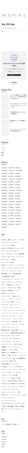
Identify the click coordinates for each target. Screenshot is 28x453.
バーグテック (10, 299)
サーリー (22, 279)
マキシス (15, 318)
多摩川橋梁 (4, 273)
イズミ (12, 335)
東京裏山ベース (5, 347)
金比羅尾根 (10, 290)
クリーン (15, 369)
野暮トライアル (16, 296)
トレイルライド (19, 265)
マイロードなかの (6, 341)
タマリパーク (12, 271)
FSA (9, 287)
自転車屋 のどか (14, 352)
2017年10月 (18, 210)
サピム (8, 327)
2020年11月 (12, 179)
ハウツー (4, 150)
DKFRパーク (5, 395)
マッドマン (17, 302)
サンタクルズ (9, 282)
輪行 (3, 409)
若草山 (17, 406)
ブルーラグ (11, 310)
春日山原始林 (10, 406)
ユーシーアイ (15, 327)
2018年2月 (17, 207)
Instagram (4, 436)
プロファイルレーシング (13, 256)
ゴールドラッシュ (6, 321)
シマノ (10, 273)
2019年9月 (4, 193)
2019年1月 (17, 199)
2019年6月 (4, 196)
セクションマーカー (6, 358)
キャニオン (13, 392)
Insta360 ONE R (19, 366)
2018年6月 (17, 204)
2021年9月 (4, 173)
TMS (3, 335)
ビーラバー (17, 290)
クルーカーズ (22, 369)
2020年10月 (19, 179)
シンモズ (4, 398)
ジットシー (4, 287)
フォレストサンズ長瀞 (7, 361)
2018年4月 (11, 207)
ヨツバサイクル (11, 398)
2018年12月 (4, 201)
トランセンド (5, 307)
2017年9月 (4, 213)
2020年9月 (4, 182)
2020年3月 (4, 187)
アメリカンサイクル (20, 310)
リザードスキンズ (16, 341)
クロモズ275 (21, 240)
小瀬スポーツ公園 (6, 355)
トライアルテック (6, 259)
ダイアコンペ (5, 316)
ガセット (7, 335)
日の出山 (4, 290)
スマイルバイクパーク (7, 279)
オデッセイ (21, 268)
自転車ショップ (5, 352)
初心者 (12, 276)
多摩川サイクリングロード (8, 265)
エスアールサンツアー (7, 344)
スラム (22, 256)
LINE (3, 446)
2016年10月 (4, 221)
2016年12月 (11, 218)
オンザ (10, 369)
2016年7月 (4, 224)
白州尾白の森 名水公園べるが (17, 333)
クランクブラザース (6, 296)
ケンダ (17, 335)
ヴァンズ (9, 268)
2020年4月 (17, 184)
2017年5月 (4, 216)
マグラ (15, 254)
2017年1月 (4, 218)
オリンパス (4, 381)
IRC (23, 403)
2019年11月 (12, 190)
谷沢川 (15, 344)
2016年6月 (11, 224)
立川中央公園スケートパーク (18, 330)
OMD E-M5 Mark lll (13, 381)
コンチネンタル (14, 389)
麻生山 (20, 344)
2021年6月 (4, 176)
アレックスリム (17, 285)
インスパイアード (18, 282)
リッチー (21, 313)
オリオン (4, 268)
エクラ (3, 285)
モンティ (14, 287)
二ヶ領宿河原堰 (5, 276)
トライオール (13, 324)
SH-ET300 (21, 383)
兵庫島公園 (14, 321)
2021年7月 (17, 173)
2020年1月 (17, 187)
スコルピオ (9, 372)
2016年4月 (4, 227)
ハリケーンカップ (6, 245)
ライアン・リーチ (6, 378)
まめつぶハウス (16, 338)
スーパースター (5, 333)
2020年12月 (4, 179)
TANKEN (4, 406)
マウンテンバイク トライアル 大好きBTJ (14, 7)
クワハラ (21, 318)
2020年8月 (11, 182)
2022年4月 (4, 168)
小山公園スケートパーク (7, 366)
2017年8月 (11, 213)
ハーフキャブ (5, 338)
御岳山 (19, 287)
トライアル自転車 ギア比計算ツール (10, 424)
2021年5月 (11, 176)
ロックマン (15, 242)
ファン (21, 352)
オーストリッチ (9, 409)
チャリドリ (4, 386)
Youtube (4, 441)
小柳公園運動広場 (20, 358)
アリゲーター (17, 307)
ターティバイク (5, 324)
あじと (20, 321)
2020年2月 (11, 187)
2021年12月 (4, 170)
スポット (4, 147)
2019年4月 (17, 196)
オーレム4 (16, 248)
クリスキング (21, 386)
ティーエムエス (17, 372)
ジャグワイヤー (13, 316)
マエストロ (4, 375)
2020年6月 (4, 184)
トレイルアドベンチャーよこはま (17, 395)
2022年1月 (17, 168)
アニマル (4, 318)
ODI (9, 386)
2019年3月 (4, 199)
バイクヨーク (18, 299)
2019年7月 (17, 193)
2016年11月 (18, 218)
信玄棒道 (22, 406)
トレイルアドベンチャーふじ (9, 400)
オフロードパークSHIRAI (8, 262)
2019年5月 (11, 196)
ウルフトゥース (5, 392)
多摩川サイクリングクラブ (8, 293)
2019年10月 (19, 190)
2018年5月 (4, 207)
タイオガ (15, 268)
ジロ (9, 375)
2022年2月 (11, 168)
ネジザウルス (5, 304)
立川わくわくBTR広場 (7, 248)
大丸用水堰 (9, 285)
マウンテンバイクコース (12, 251)
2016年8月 (18, 221)
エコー (3, 251)
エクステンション (18, 409)
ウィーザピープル (13, 313)
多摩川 (9, 240)
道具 (3, 152)
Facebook (4, 439)
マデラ (3, 282)
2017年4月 (11, 216)
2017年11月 (11, 210)
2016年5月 (17, 224)
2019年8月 (11, 193)
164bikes (4, 240)
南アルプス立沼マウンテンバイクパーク (11, 403)
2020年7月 (17, 182)
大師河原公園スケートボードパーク (10, 364)
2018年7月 (11, 204)
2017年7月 (17, 213)
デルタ (11, 307)
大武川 (19, 392)
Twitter (3, 444)
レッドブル (4, 310)
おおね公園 (14, 375)
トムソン (19, 271)
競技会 (13, 245)
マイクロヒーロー (14, 347)
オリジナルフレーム (6, 242)
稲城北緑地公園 (5, 330)
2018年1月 (4, 210)
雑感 (3, 155)
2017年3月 (17, 216)
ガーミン (4, 299)
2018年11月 (12, 201)
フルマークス (5, 271)
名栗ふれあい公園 (16, 378)
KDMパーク (22, 381)
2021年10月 (19, 170)
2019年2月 (11, 199)
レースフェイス (5, 389)
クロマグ (4, 327)
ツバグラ (14, 240)
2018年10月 (19, 201)
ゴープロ (4, 256)
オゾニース (4, 369)
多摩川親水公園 (17, 273)
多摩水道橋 (21, 254)
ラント (20, 316)
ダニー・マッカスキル (7, 254)
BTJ (9, 28)
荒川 (15, 361)
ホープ (22, 248)
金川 (14, 358)
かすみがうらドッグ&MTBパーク (10, 383)
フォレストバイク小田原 (8, 302)
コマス (3, 372)
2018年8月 (4, 204)
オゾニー (9, 318)
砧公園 (13, 259)
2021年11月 (12, 170)
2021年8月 (11, 173)
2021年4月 (17, 176)
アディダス (14, 355)
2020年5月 (11, 184)
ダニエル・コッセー (14, 304)
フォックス (14, 386)
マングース (16, 279)
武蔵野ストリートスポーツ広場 (9, 350)
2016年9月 (11, 221)
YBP (10, 338)
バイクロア (21, 324)
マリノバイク (5, 313)
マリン (3, 412)
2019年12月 (4, 190)
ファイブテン (21, 355)
